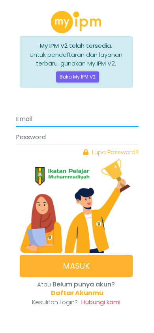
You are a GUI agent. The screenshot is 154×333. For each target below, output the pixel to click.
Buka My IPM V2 (78, 76)
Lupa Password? (114, 152)
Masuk (76, 265)
